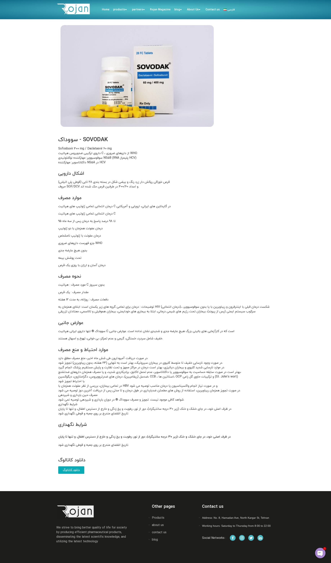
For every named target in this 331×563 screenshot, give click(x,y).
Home (105, 10)
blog (177, 10)
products (119, 10)
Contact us (213, 10)
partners (137, 10)
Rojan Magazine (160, 10)
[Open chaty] (320, 553)
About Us (193, 10)
